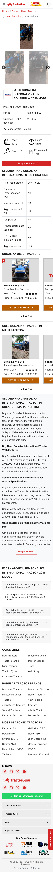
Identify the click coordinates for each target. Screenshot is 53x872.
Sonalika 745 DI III (14, 285)
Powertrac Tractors (38, 689)
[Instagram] (11, 771)
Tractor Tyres (9, 671)
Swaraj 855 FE (10, 738)
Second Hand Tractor (24, 11)
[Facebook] (5, 771)
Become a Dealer (37, 655)
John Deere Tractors (13, 704)
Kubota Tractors (36, 710)
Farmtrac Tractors (12, 715)
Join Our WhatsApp (28, 796)
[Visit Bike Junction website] (26, 844)
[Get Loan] (36, 4)
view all (26, 315)
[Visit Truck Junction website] (26, 852)
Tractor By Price (13, 805)
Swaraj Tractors (11, 710)
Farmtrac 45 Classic (39, 754)
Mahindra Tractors (12, 689)
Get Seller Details (21, 307)
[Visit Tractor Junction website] (9, 844)
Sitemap (35, 868)
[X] (17, 771)
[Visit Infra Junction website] (9, 852)
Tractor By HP (11, 814)
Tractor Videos (36, 660)
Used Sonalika (13, 16)
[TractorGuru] (16, 4)
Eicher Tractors (36, 694)
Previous (3, 67)
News (31, 665)
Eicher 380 (34, 733)
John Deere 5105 (37, 738)
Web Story (33, 671)
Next (48, 67)
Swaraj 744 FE (10, 743)
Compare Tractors (12, 676)
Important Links (12, 830)
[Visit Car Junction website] (44, 852)
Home (5, 11)
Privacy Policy (21, 868)
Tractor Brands (10, 660)
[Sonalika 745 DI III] (20, 270)
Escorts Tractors (37, 715)
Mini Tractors (9, 665)
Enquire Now (26, 551)
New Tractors (9, 655)
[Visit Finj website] (44, 844)
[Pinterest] (24, 771)
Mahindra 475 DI (37, 728)
